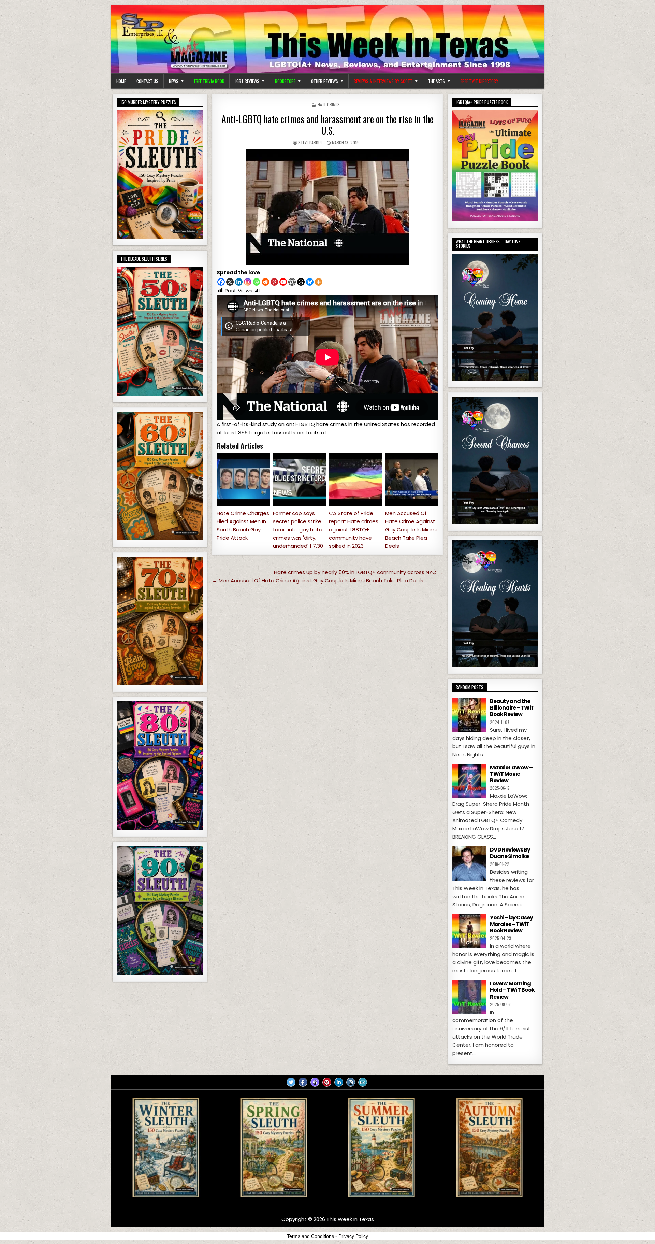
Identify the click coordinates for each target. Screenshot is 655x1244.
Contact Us (147, 80)
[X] (230, 282)
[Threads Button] (314, 1082)
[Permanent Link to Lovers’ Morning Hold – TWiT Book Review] (469, 997)
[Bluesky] (310, 282)
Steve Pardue (310, 142)
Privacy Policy (353, 1236)
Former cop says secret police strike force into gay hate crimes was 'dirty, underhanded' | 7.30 (298, 529)
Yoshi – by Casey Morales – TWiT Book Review (511, 924)
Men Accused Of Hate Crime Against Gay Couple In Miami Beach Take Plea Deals (411, 529)
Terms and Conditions (310, 1236)
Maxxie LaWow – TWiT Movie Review (511, 773)
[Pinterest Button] (326, 1082)
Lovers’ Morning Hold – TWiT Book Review (512, 990)
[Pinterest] (274, 282)
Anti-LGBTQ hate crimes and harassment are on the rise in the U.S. (327, 125)
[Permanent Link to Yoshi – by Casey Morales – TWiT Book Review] (469, 931)
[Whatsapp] (256, 282)
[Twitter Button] (291, 1082)
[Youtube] (283, 282)
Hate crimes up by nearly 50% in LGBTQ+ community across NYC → (358, 572)
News (173, 80)
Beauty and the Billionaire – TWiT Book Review (512, 707)
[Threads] (301, 282)
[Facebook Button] (303, 1082)
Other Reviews (324, 80)
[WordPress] (292, 282)
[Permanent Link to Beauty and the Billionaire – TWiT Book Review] (469, 715)
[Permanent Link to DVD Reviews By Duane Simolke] (469, 863)
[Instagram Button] (350, 1082)
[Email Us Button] (362, 1082)
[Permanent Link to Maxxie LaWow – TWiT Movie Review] (469, 781)
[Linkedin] (239, 282)
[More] (318, 282)
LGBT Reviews (247, 80)
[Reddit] (265, 282)
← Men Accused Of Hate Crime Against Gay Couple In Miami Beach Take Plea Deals (317, 580)
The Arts (436, 80)
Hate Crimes (329, 105)
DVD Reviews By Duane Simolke (510, 853)
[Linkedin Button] (338, 1082)
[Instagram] (247, 282)
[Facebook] (221, 282)
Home (121, 80)
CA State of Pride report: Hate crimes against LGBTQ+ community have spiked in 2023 (353, 529)
